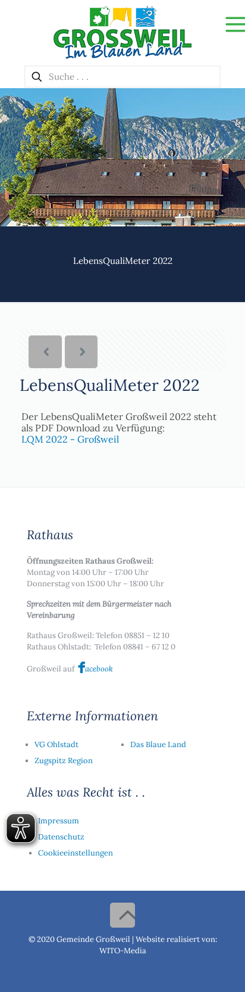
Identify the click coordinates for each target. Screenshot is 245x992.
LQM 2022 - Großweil (70, 439)
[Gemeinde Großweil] (122, 33)
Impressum (58, 821)
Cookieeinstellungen (75, 853)
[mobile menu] (229, 24)
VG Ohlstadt (56, 744)
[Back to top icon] (122, 915)
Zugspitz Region (63, 760)
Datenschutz (61, 837)
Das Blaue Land (158, 744)
